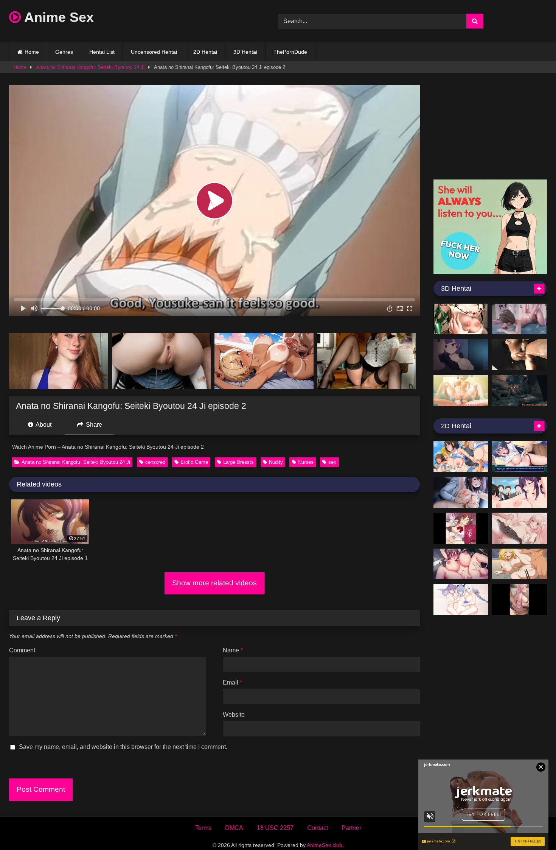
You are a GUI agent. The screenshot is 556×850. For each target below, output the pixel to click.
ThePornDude (290, 52)
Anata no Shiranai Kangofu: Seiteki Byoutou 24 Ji (90, 67)
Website (234, 714)
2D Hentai (205, 52)
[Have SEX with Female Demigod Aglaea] (519, 564)
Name (233, 650)
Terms (203, 828)
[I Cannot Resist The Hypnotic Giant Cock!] (460, 564)
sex (332, 462)
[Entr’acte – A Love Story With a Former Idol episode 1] (460, 492)
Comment (22, 650)
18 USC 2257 (275, 828)
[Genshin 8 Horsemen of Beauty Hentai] (460, 599)
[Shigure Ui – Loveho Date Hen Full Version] (519, 528)
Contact (317, 828)
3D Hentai (245, 52)
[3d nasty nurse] (519, 354)
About (42, 424)
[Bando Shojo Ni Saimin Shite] (519, 599)
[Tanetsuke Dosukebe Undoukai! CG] (460, 456)
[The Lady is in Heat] (460, 528)
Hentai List (102, 52)
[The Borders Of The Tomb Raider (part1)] (519, 390)
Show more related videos (214, 583)
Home (32, 52)
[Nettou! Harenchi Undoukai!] (519, 456)
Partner (351, 828)
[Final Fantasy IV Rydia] (460, 319)
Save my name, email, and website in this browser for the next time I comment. (123, 747)
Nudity (276, 462)
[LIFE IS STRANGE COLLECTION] (519, 319)
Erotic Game (194, 462)
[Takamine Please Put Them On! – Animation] (519, 492)
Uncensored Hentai (154, 52)
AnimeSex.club (324, 845)
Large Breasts (238, 462)
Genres (64, 52)
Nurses (306, 462)
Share (93, 424)
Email (232, 682)
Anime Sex (57, 17)
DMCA (234, 828)
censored (155, 462)
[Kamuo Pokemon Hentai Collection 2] (460, 354)
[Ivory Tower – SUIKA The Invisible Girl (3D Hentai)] (460, 390)
